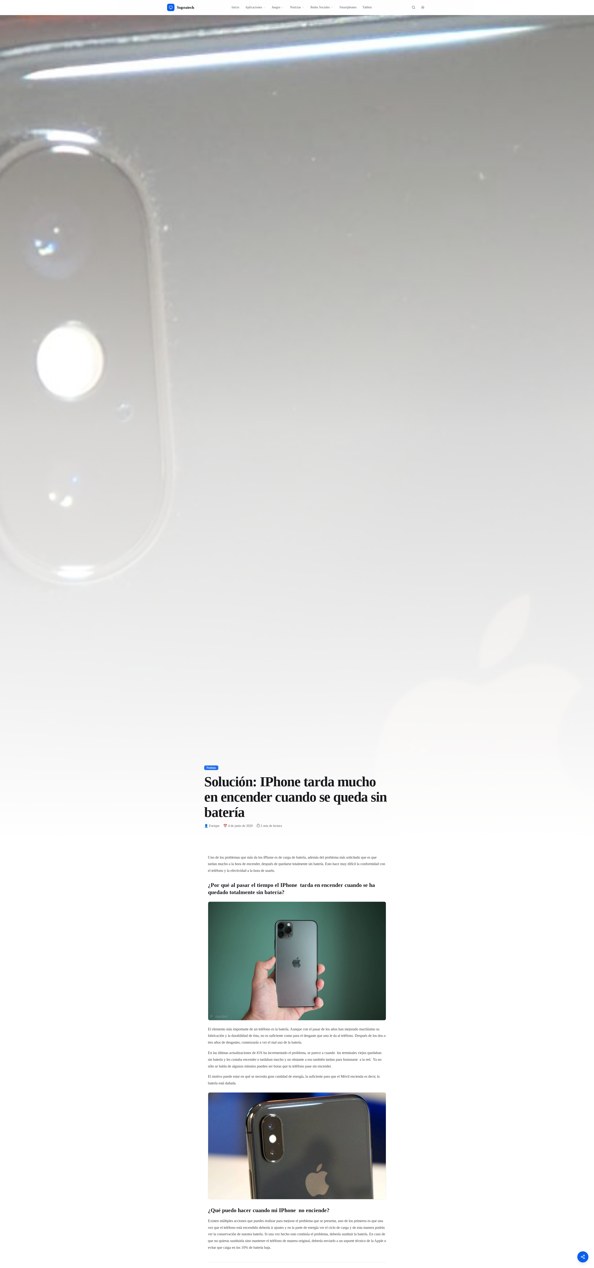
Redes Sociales (320, 7)
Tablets (367, 7)
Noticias (295, 7)
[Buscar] (413, 7)
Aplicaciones (253, 7)
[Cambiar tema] (423, 7)
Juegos (276, 7)
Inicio (235, 7)
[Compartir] (582, 1256)
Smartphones (347, 7)
